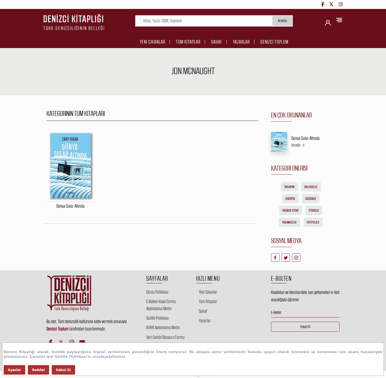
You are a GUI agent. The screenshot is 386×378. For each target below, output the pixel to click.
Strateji (314, 210)
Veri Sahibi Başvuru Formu (165, 337)
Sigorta (290, 199)
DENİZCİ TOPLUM (274, 42)
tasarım (289, 187)
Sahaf (216, 42)
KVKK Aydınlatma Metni (163, 327)
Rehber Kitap (291, 210)
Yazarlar (241, 42)
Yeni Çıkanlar (152, 42)
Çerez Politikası (157, 292)
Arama (282, 20)
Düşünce (310, 199)
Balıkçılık (311, 187)
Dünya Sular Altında (305, 138)
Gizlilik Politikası (157, 318)
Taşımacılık (289, 222)
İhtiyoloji (313, 222)
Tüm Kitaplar (188, 42)
